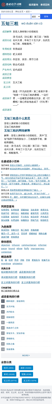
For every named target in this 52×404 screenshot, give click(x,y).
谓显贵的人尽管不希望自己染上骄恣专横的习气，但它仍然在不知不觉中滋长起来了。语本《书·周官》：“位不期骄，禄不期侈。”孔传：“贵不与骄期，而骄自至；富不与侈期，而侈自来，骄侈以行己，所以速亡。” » (25, 181)
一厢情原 (10, 322)
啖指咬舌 (44, 220)
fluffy (26, 248)
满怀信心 (15, 213)
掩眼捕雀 (25, 213)
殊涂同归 (5, 230)
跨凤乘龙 (15, 237)
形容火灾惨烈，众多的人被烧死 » (25, 165)
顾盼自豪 (43, 233)
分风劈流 (44, 213)
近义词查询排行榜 (10, 282)
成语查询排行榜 (27, 272)
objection (5, 245)
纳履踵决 (25, 220)
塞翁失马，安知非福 (15, 333)
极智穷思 (35, 213)
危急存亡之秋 (12, 327)
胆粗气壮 (35, 220)
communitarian (29, 245)
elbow (19, 248)
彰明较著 (15, 209)
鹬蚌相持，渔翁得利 (15, 301)
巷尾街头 (44, 209)
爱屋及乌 (36, 260)
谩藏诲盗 (25, 209)
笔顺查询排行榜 (27, 277)
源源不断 (5, 237)
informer (42, 245)
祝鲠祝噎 (10, 317)
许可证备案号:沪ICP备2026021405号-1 (16, 397)
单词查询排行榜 (9, 277)
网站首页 (19, 11)
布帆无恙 (15, 230)
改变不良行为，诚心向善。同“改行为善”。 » (29, 193)
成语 (28, 11)
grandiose (6, 263)
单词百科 (45, 4)
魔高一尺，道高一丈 (10, 233)
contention (6, 252)
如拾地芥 (15, 216)
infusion (16, 245)
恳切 (16, 260)
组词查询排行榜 (9, 272)
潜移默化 (10, 338)
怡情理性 (5, 209)
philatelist (17, 263)
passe (4, 248)
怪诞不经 (5, 213)
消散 (22, 260)
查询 (46, 16)
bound (12, 248)
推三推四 (25, 230)
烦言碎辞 (35, 216)
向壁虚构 (15, 220)
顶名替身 (35, 209)
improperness (37, 248)
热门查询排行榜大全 (10, 290)
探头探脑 (5, 220)
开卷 (28, 260)
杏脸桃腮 (35, 230)
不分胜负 (25, 216)
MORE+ (26, 355)
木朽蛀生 (10, 311)
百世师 (24, 233)
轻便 (11, 260)
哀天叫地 (10, 306)
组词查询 (33, 4)
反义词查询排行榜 (30, 282)
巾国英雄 (5, 216)
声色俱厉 (44, 216)
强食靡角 (10, 349)
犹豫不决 (46, 260)
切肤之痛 (10, 343)
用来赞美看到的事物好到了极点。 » (26, 190)
